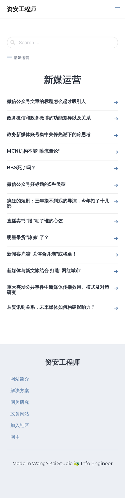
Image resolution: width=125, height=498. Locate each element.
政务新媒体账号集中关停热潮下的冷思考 (49, 134)
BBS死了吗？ (21, 167)
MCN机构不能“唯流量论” (33, 151)
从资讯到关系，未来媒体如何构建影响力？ (51, 307)
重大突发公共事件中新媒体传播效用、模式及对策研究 (58, 289)
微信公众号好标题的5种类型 (36, 184)
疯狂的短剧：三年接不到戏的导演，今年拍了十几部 (58, 203)
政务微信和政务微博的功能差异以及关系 (49, 118)
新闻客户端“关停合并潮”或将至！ (42, 254)
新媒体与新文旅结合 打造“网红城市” (45, 270)
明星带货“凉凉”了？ (28, 237)
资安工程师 (62, 362)
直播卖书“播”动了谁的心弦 (35, 221)
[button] (117, 7)
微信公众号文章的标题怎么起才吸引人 (46, 101)
